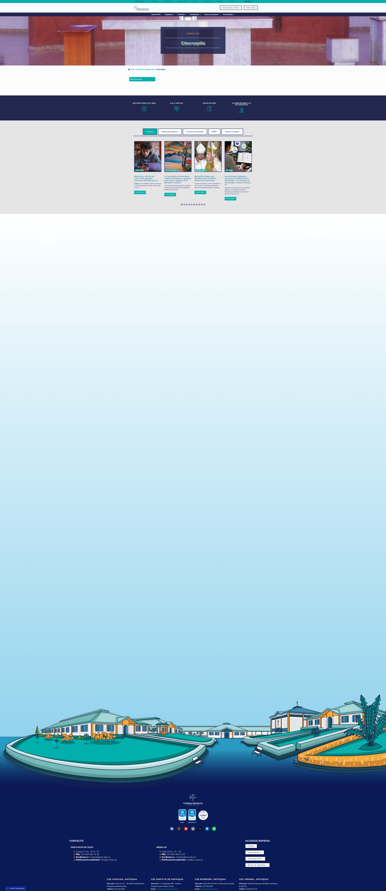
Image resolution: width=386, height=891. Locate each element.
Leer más (140, 192)
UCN (132, 69)
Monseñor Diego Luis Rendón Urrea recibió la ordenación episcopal (205, 178)
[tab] (150, 131)
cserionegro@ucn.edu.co (209, 889)
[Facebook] (172, 829)
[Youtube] (186, 829)
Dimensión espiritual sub (145, 69)
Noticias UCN (139, 170)
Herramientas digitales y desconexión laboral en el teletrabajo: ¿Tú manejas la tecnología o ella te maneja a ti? (238, 180)
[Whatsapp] (214, 829)
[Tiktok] (193, 829)
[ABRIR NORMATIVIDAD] (234, 14)
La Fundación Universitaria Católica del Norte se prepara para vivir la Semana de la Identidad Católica (177, 179)
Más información (136, 79)
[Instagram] (179, 829)
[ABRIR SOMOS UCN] (161, 14)
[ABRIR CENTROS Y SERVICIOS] (219, 14)
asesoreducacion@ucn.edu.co (167, 889)
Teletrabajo (229, 170)
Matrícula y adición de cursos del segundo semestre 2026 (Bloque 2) (146, 178)
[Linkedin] (207, 829)
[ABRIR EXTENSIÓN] (186, 14)
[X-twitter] (200, 829)
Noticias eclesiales (171, 170)
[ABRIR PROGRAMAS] (173, 14)
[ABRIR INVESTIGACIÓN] (200, 14)
